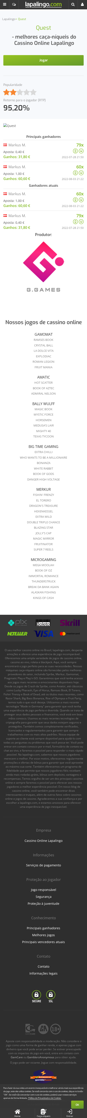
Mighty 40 (43, 431)
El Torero (43, 500)
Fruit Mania (43, 367)
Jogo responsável (43, 890)
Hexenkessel (43, 511)
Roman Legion (43, 362)
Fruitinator (43, 544)
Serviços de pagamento (43, 865)
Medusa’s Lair (43, 425)
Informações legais (43, 973)
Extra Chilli (44, 452)
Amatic (43, 377)
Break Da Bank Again (43, 587)
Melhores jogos (43, 935)
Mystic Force (43, 414)
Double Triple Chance (43, 522)
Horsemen (44, 420)
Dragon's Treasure (43, 506)
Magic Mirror (43, 538)
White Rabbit (43, 468)
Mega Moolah (43, 565)
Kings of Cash (43, 598)
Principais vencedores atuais (43, 942)
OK (77, 1105)
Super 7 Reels (43, 549)
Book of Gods (43, 474)
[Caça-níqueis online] (43, 269)
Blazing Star (43, 528)
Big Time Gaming (43, 446)
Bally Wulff (43, 403)
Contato (43, 966)
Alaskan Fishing (43, 592)
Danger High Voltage (43, 479)
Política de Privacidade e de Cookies (44, 1098)
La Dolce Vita (44, 351)
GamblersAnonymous (40, 1057)
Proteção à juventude (43, 903)
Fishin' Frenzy (43, 495)
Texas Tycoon (43, 436)
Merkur (43, 489)
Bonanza (43, 463)
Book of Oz (43, 570)
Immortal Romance (43, 576)
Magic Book (43, 409)
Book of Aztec (43, 388)
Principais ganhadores (43, 928)
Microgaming (43, 559)
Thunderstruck (44, 581)
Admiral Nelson (43, 393)
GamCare (17, 1057)
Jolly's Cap (44, 533)
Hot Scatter (43, 383)
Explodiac (43, 356)
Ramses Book (43, 340)
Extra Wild (43, 517)
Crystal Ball (43, 345)
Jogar (43, 60)
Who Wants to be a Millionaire (43, 457)
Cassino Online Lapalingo (43, 840)
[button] (4, 4)
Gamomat (44, 334)
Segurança (44, 896)
